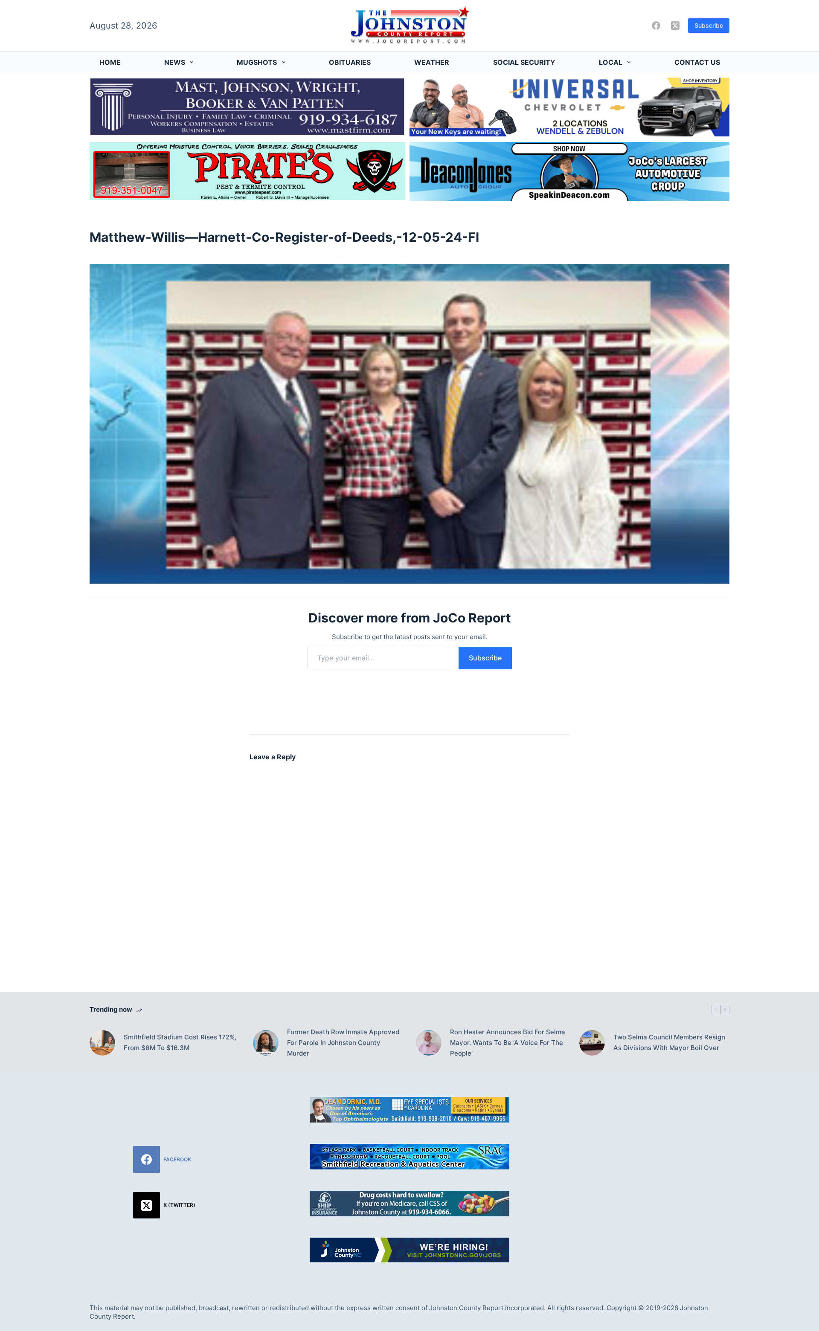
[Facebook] (656, 25)
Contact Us (697, 62)
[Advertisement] (654, 1156)
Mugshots (257, 62)
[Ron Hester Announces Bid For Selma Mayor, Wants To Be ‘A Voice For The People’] (428, 1043)
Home (110, 62)
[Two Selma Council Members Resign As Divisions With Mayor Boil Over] (592, 1043)
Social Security (524, 62)
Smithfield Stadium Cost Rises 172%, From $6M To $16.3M (180, 1042)
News (174, 62)
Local (610, 62)
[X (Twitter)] (675, 25)
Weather (431, 62)
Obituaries (350, 62)
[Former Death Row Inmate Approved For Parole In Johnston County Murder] (266, 1043)
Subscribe (708, 25)
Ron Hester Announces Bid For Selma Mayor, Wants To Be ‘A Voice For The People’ (507, 1042)
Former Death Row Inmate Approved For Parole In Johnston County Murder (343, 1042)
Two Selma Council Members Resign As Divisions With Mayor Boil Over (669, 1042)
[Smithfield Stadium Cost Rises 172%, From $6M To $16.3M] (102, 1043)
